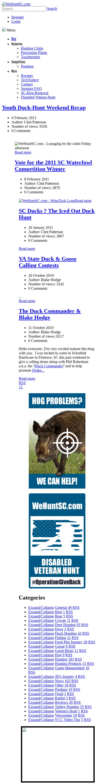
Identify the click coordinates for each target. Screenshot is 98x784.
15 (84, 664)
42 (79, 633)
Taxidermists (30, 57)
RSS (22, 383)
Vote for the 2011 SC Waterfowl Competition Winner (53, 165)
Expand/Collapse (41, 607)
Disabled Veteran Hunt (38, 97)
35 (82, 707)
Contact (27, 84)
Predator (27, 66)
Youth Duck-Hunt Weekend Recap (44, 107)
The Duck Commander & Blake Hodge (50, 314)
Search (52, 8)
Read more (23, 152)
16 (87, 668)
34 (66, 685)
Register (17, 17)
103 (67, 681)
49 (70, 607)
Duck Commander (49, 366)
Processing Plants (34, 53)
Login (15, 21)
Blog (13, 38)
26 (71, 702)
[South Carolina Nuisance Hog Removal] (57, 487)
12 (76, 651)
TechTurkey (30, 80)
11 (68, 620)
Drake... (38, 370)
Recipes (27, 76)
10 (75, 715)
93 (78, 625)
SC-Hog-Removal (34, 93)
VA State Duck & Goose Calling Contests (48, 262)
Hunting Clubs (32, 48)
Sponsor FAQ (31, 88)
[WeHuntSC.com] (16, 4)
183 (71, 659)
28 (85, 642)
